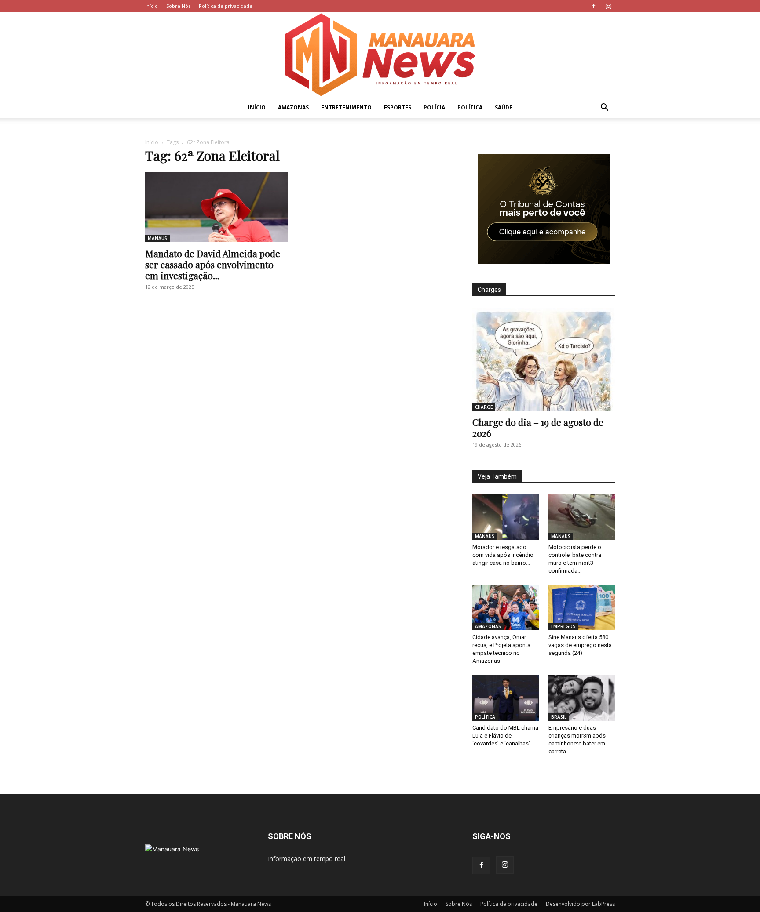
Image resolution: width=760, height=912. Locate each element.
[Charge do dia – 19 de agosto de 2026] (543, 359)
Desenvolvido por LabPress (580, 904)
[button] (604, 108)
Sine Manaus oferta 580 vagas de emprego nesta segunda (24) (580, 645)
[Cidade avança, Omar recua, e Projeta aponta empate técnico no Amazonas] (505, 607)
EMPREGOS (563, 626)
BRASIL (558, 717)
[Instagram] (608, 6)
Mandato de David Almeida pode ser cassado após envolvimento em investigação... (212, 264)
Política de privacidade (225, 6)
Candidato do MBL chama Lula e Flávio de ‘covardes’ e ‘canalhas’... (505, 735)
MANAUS (157, 238)
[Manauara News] (380, 54)
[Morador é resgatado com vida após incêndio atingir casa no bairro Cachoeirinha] (505, 517)
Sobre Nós (178, 6)
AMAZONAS (293, 107)
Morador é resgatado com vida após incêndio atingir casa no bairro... (502, 555)
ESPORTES (397, 107)
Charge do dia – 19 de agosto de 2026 (537, 427)
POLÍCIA (434, 107)
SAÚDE (503, 107)
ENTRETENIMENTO (346, 107)
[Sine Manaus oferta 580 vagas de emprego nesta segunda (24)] (581, 607)
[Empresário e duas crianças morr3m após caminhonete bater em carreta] (581, 697)
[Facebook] (593, 6)
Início (151, 6)
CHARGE (484, 407)
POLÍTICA (469, 107)
